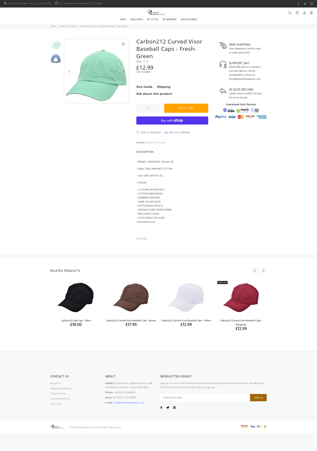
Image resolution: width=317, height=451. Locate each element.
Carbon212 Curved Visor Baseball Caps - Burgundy (241, 323)
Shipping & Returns (61, 388)
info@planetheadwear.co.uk (129, 403)
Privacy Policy (57, 394)
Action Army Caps (67, 26)
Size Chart (56, 404)
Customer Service (60, 399)
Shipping (163, 87)
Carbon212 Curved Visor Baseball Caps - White (186, 321)
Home (53, 26)
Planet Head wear (155, 143)
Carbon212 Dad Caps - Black (76, 321)
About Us (55, 383)
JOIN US (258, 398)
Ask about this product (154, 94)
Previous (69, 71)
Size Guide (144, 87)
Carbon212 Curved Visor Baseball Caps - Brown (131, 321)
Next (123, 71)
